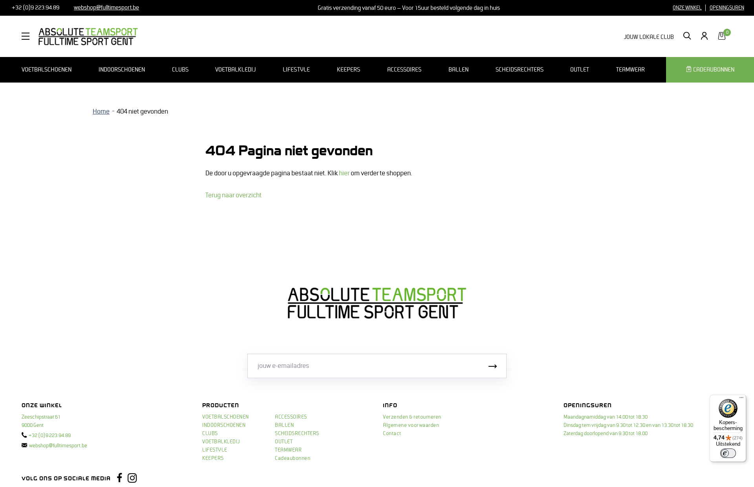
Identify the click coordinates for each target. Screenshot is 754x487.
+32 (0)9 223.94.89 (35, 7)
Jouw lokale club (649, 36)
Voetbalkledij (235, 69)
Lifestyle (296, 69)
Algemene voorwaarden (411, 425)
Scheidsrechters (520, 69)
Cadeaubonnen (292, 458)
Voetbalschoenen (46, 69)
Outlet (579, 69)
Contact (392, 433)
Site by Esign (167, 478)
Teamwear (630, 69)
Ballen (458, 69)
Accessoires (404, 69)
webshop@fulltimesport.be (58, 446)
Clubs (180, 69)
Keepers (348, 69)
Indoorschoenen (122, 69)
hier (344, 173)
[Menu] (741, 399)
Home (101, 112)
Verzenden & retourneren (412, 417)
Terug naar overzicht (233, 195)
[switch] (728, 453)
